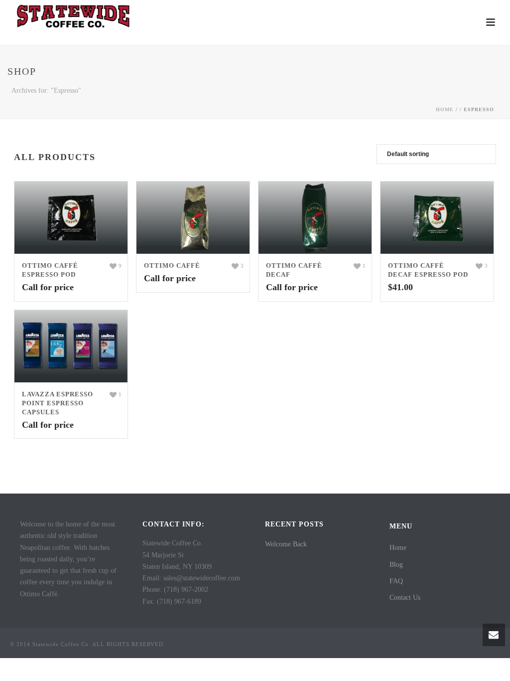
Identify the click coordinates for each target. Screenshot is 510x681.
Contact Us (404, 597)
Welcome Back (286, 544)
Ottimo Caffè (172, 265)
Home (445, 109)
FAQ (396, 581)
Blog (396, 564)
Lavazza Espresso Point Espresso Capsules (57, 403)
